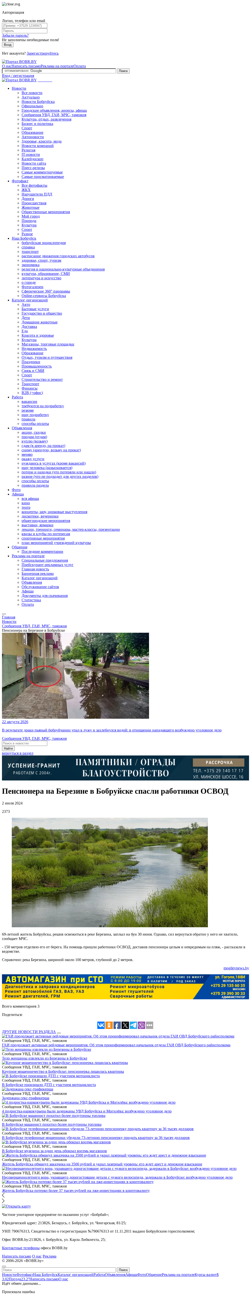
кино (26, 503)
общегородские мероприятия (46, 521)
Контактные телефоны (21, 1248)
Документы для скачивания (45, 595)
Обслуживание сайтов (40, 587)
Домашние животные (40, 322)
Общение (19, 547)
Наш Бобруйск (24, 238)
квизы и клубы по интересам (46, 534)
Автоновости (33, 137)
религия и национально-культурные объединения (63, 269)
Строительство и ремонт (42, 379)
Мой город (31, 216)
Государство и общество (42, 313)
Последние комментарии (42, 551)
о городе (29, 282)
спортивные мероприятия (43, 538)
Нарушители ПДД (37, 194)
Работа (17, 397)
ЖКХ (26, 190)
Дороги (28, 199)
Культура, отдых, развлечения (46, 119)
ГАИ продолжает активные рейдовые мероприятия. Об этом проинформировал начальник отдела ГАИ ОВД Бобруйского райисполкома (116, 1045)
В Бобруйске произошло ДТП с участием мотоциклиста (49, 1085)
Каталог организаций (30, 300)
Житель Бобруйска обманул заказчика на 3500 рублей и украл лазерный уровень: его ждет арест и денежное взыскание (102, 1164)
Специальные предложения (45, 560)
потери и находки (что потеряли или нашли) (59, 472)
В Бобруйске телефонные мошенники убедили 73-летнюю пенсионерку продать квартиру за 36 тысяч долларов (96, 1138)
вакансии (29, 401)
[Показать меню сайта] (4, 614)
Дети (26, 318)
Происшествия (34, 203)
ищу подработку (35, 415)
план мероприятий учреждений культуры (56, 543)
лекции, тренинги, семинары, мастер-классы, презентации (71, 529)
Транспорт (30, 384)
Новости (19, 88)
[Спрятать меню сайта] (4, 1266)
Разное (27, 234)
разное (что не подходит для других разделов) (60, 476)
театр (26, 507)
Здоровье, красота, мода (42, 141)
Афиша (18, 494)
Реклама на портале (57, 66)
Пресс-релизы (33, 168)
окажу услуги (33, 459)
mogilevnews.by (236, 968)
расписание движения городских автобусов (58, 256)
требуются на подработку (43, 406)
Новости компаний (38, 146)
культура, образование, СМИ (46, 274)
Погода (19, 1279)
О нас (7, 66)
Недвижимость (34, 348)
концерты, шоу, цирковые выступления (54, 512)
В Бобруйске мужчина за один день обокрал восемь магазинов (54, 1151)
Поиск (123, 71)
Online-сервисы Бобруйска (44, 296)
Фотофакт (20, 181)
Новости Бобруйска (38, 101)
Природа (29, 221)
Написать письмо (26, 66)
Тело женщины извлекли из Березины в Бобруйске (44, 1058)
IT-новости (31, 154)
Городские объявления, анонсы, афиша (54, 110)
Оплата (80, 66)
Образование (32, 132)
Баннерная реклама (38, 573)
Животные (30, 207)
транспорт (30, 251)
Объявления (22, 428)
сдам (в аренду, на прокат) (43, 446)
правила (28, 419)
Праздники (31, 362)
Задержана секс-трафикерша (25, 1098)
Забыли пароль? (15, 35)
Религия (28, 150)
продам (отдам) (34, 437)
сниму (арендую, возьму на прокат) (51, 450)
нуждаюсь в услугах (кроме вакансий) (54, 463)
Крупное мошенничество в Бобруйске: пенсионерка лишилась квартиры (63, 1071)
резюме (28, 410)
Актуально (31, 97)
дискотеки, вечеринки (40, 516)
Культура (29, 225)
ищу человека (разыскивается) (47, 468)
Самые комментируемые (42, 172)
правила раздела (35, 485)
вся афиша (30, 498)
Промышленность (37, 366)
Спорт (27, 128)
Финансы (30, 388)
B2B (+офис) (32, 393)
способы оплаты (35, 423)
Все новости (32, 93)
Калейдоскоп (32, 159)
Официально (32, 106)
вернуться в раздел (17, 753)
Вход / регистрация (18, 76)
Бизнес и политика (37, 124)
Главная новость (35, 569)
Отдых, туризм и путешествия (47, 357)
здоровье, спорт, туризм (41, 260)
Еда (25, 331)
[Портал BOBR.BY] (19, 62)
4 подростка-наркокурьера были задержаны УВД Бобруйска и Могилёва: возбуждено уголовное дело (87, 1111)
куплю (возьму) (35, 441)
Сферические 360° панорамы (46, 291)
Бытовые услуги (35, 309)
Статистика (31, 600)
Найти (8, 748)
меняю (27, 454)
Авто (26, 304)
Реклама (49, 1256)
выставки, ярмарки (37, 525)
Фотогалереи (32, 287)
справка (28, 247)
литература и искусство (41, 278)
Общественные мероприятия (46, 212)
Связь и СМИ (33, 371)
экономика (30, 265)
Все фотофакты (34, 185)
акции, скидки (34, 432)
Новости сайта (34, 163)
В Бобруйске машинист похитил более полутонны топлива (51, 1124)
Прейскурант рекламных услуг (48, 565)
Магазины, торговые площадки (48, 344)
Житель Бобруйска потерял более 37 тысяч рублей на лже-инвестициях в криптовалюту (76, 1190)
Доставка (29, 326)
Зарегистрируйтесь (43, 53)
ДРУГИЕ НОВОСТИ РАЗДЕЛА (29, 1032)
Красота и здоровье (38, 335)
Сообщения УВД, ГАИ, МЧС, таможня (54, 115)
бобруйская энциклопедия (44, 243)
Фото (16, 490)
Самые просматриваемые (43, 176)
